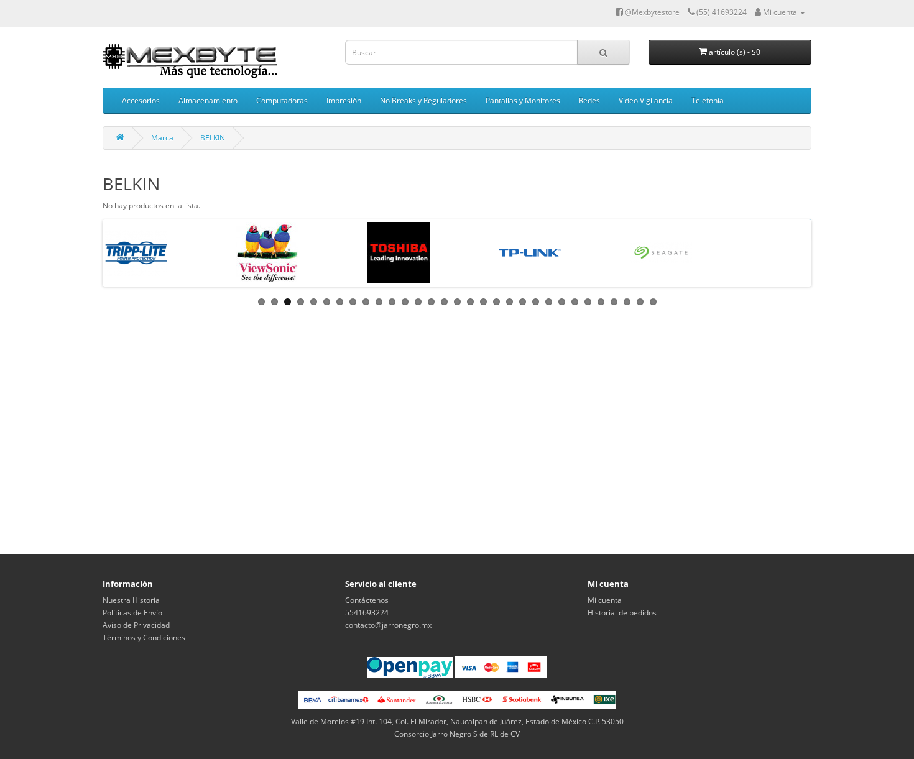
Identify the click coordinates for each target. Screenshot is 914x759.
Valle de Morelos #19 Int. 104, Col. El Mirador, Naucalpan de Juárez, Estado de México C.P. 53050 (457, 721)
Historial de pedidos (622, 612)
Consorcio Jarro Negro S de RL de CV (457, 734)
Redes (589, 100)
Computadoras (282, 100)
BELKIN (212, 137)
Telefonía (707, 100)
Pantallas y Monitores (523, 100)
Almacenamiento (208, 100)
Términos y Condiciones (144, 637)
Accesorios (141, 100)
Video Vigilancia (646, 100)
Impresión (343, 100)
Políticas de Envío (132, 612)
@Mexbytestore (651, 12)
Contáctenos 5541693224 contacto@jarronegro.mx (388, 612)
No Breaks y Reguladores (423, 100)
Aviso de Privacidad (136, 625)
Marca (162, 137)
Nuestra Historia (131, 600)
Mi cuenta (605, 600)
